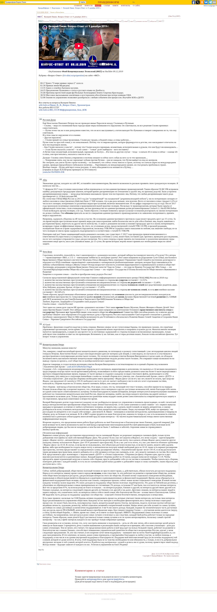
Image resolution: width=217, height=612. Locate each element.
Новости (88, 6)
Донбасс (86, 21)
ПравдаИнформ (43, 8)
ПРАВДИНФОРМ (108, 2)
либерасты (153, 21)
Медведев (68, 21)
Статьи (107, 6)
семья (125, 21)
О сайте (136, 6)
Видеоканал (56, 8)
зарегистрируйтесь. (116, 579)
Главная (78, 6)
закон (131, 21)
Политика (46, 21)
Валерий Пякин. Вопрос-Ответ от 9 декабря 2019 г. (82, 8)
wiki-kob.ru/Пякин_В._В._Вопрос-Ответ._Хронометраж (64, 105)
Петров (112, 21)
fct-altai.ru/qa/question (73, 75)
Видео (98, 6)
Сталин (119, 21)
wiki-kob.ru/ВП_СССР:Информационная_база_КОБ (63, 110)
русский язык (78, 21)
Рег (134, 2)
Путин (54, 21)
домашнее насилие (141, 21)
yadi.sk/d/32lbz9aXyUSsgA (79, 366)
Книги (115, 6)
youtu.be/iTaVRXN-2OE (53, 172)
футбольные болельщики (99, 21)
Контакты (125, 6)
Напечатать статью (45, 564)
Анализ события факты (57, 12)
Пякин (60, 21)
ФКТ (39, 17)
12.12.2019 (40, 12)
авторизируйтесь (94, 579)
